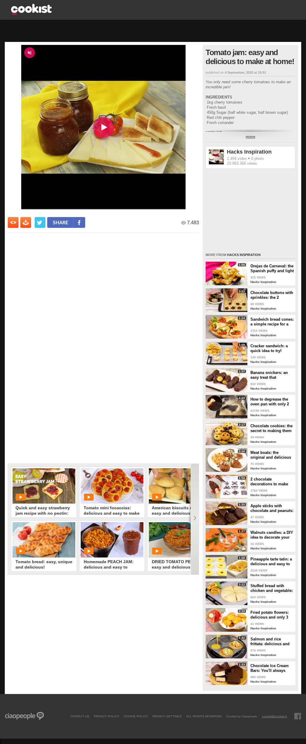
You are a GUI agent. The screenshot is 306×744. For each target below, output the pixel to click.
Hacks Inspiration (249, 152)
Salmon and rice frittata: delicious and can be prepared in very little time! (270, 641)
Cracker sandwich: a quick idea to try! (269, 348)
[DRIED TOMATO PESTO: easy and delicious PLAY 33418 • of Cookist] (180, 539)
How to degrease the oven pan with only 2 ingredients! (269, 402)
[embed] (13, 222)
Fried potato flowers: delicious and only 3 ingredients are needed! (269, 615)
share (60, 222)
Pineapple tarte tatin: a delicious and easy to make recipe (271, 561)
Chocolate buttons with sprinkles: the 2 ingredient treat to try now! (271, 295)
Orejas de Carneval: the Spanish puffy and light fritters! (272, 268)
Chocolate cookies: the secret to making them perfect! (271, 428)
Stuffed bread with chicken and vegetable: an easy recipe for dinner (271, 588)
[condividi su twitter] (40, 222)
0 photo (257, 158)
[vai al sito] (31, 13)
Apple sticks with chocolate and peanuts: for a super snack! (271, 508)
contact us (79, 716)
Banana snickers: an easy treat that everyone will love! (269, 375)
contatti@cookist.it (274, 716)
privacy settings (167, 716)
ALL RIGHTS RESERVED (204, 716)
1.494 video (237, 158)
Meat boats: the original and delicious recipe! (270, 455)
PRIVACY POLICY (106, 716)
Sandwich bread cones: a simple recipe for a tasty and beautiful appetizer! (272, 322)
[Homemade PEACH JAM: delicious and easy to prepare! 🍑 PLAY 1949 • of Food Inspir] (112, 539)
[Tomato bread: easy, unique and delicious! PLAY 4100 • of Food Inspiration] (44, 539)
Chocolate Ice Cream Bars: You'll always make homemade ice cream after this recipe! (271, 668)
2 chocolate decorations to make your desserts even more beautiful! (269, 482)
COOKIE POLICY (136, 716)
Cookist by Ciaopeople (241, 716)
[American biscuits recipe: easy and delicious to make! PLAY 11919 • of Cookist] (180, 486)
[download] (25, 222)
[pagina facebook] (297, 716)
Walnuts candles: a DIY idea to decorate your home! (271, 535)
